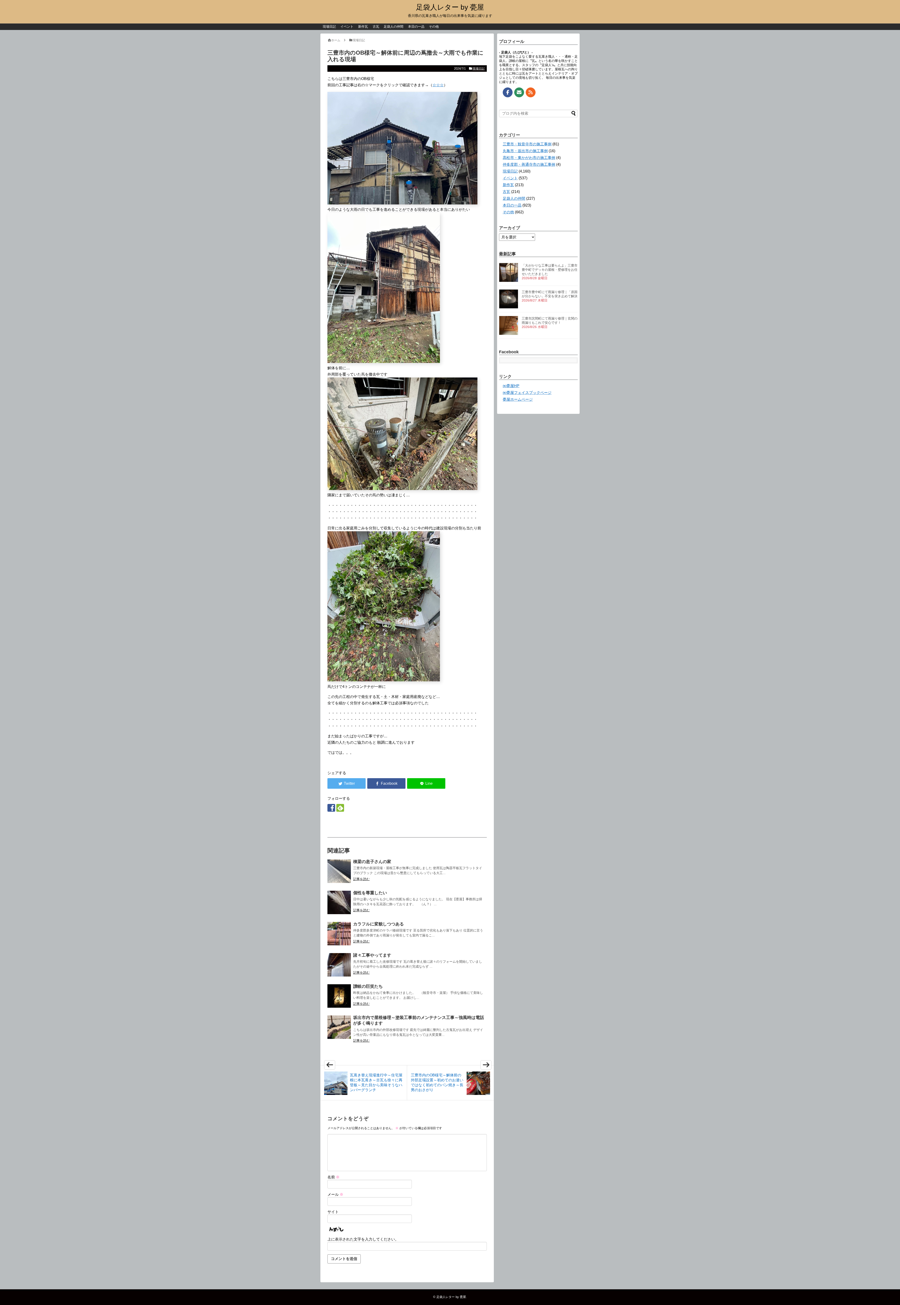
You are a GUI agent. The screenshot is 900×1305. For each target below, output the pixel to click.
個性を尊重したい (370, 892)
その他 (434, 26)
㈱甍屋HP (511, 386)
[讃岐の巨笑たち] (339, 996)
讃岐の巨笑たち (368, 986)
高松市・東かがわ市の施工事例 (529, 158)
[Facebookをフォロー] (331, 808)
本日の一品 (416, 26)
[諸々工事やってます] (339, 965)
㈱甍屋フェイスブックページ (527, 393)
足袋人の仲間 (393, 26)
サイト (333, 1212)
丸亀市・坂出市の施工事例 (525, 151)
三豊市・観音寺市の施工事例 (527, 144)
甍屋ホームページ (518, 399)
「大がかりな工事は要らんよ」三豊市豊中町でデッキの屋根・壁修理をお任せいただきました (550, 270)
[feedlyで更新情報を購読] (340, 808)
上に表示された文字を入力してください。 (363, 1239)
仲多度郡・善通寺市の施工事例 (529, 164)
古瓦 (376, 26)
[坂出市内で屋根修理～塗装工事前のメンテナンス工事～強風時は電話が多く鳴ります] (339, 1027)
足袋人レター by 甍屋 (450, 7)
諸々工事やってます (372, 955)
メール (335, 1194)
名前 (333, 1177)
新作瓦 (363, 26)
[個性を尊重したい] (339, 902)
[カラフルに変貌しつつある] (339, 933)
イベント (346, 26)
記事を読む (361, 879)
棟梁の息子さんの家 (372, 861)
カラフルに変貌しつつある (378, 924)
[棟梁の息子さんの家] (339, 871)
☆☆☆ (438, 85)
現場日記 (329, 26)
